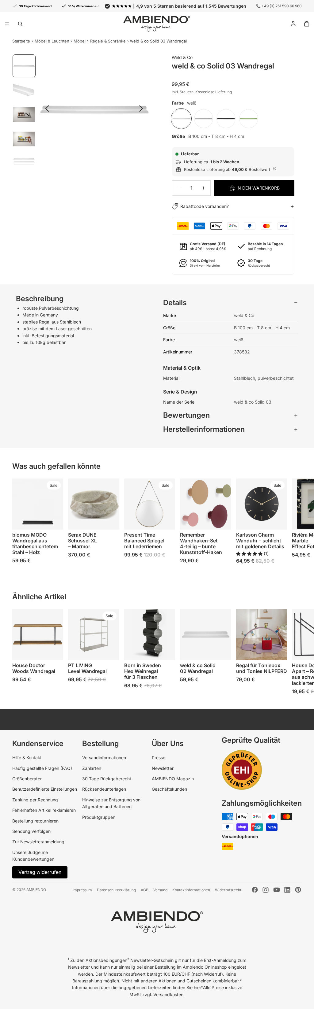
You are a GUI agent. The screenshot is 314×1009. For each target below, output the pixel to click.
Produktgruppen (98, 817)
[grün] (248, 118)
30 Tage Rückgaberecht (106, 778)
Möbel (80, 41)
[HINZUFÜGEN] (109, 520)
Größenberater (27, 778)
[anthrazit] (226, 118)
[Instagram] (265, 889)
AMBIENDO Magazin (173, 778)
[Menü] (7, 24)
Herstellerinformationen (204, 429)
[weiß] (181, 118)
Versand (160, 890)
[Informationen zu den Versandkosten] (275, 168)
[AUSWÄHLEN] (53, 520)
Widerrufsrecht (228, 890)
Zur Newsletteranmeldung (38, 841)
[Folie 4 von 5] (24, 139)
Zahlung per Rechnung (35, 799)
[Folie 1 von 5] (24, 66)
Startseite (21, 41)
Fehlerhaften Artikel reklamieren (44, 810)
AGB (144, 890)
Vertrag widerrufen (39, 872)
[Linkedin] (287, 889)
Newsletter (163, 768)
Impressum (82, 890)
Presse (158, 757)
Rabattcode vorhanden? (204, 206)
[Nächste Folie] (143, 109)
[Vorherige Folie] (45, 109)
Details (175, 302)
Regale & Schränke (108, 41)
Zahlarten (91, 768)
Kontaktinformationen (191, 890)
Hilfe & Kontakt (27, 757)
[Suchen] (20, 24)
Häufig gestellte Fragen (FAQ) (42, 768)
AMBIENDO (36, 889)
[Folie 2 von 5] (24, 90)
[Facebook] (254, 889)
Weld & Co (182, 57)
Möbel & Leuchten (52, 41)
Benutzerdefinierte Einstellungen (44, 789)
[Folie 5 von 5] (24, 163)
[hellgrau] (203, 118)
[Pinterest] (298, 889)
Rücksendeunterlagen (104, 789)
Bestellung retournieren (35, 820)
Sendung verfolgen (31, 831)
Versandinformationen (104, 757)
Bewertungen (186, 415)
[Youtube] (276, 889)
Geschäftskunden (169, 789)
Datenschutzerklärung (116, 890)
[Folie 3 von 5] (24, 115)
